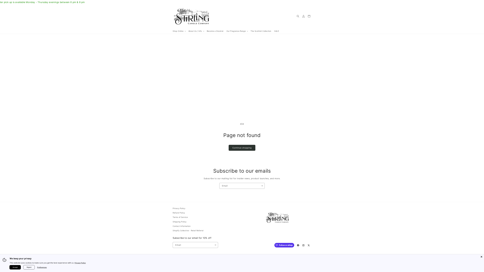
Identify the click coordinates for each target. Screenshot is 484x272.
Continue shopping (242, 148)
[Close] (481, 257)
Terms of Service (180, 217)
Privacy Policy (179, 208)
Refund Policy (179, 213)
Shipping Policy (180, 222)
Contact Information (181, 226)
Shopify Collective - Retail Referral (188, 230)
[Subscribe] (262, 186)
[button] (179, 31)
